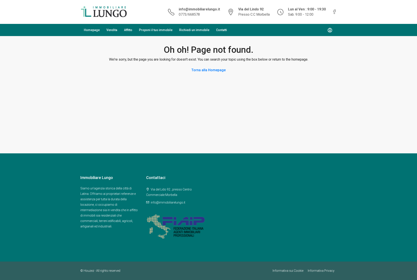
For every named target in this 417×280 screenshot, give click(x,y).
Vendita (111, 30)
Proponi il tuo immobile (155, 30)
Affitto (128, 30)
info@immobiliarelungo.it (199, 9)
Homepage (92, 30)
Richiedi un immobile (194, 30)
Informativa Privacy (321, 270)
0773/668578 (189, 14)
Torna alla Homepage (208, 70)
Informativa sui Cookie (288, 270)
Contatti (221, 30)
